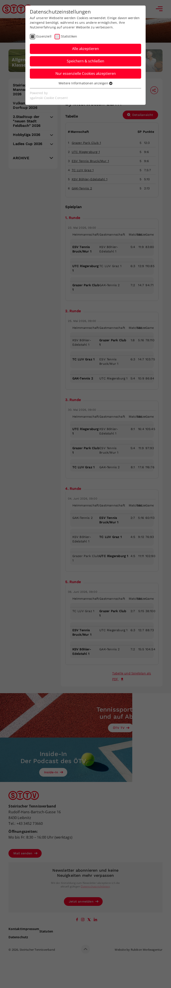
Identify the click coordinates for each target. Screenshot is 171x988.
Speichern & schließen (85, 61)
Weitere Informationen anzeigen (84, 83)
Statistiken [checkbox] (69, 36)
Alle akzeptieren (85, 48)
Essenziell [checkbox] (43, 36)
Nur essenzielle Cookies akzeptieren (85, 73)
